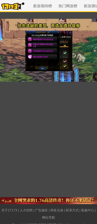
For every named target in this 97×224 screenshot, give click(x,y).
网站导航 (48, 217)
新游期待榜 (42, 6)
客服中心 (87, 210)
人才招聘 (26, 210)
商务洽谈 (56, 210)
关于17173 (9, 210)
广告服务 (41, 210)
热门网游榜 (67, 6)
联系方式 (72, 210)
